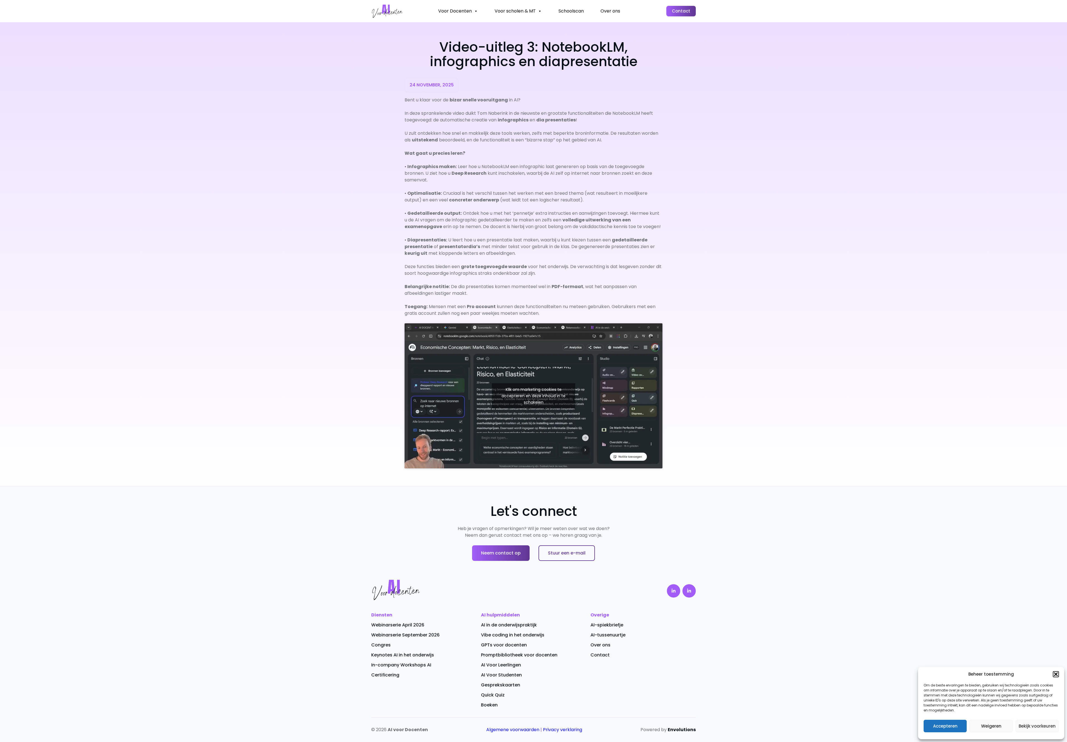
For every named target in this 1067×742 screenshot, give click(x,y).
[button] (1056, 674)
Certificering (385, 675)
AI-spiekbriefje (606, 625)
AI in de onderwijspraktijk (509, 625)
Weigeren (991, 726)
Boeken (489, 705)
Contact (681, 11)
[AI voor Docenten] (387, 11)
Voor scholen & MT (515, 11)
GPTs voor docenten (504, 645)
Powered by (668, 729)
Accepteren (945, 726)
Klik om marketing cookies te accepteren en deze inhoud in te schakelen (533, 396)
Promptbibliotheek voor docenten (519, 655)
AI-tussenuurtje (607, 635)
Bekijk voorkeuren (1037, 726)
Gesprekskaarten (500, 685)
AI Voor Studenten (501, 675)
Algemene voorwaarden (512, 729)
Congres (381, 645)
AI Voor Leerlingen (501, 665)
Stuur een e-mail (566, 553)
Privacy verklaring (562, 729)
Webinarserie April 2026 (397, 625)
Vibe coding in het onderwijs (512, 635)
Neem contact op (501, 553)
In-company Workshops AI (401, 665)
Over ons (610, 11)
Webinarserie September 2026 (405, 635)
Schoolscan (571, 11)
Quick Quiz (493, 695)
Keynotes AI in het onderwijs (402, 655)
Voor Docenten (455, 11)
